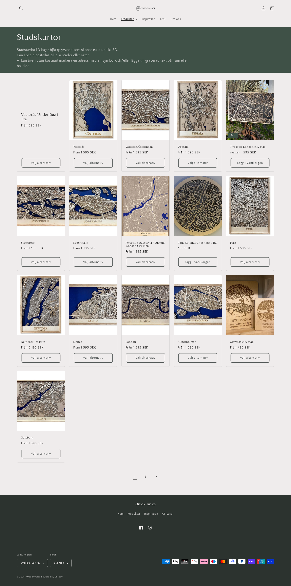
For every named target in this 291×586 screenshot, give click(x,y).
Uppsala (183, 147)
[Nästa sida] (156, 476)
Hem (121, 513)
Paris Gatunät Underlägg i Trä (197, 243)
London (131, 342)
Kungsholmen (187, 342)
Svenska (59, 562)
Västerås (78, 147)
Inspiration (151, 513)
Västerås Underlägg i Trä (39, 117)
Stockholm (28, 243)
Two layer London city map (248, 147)
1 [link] (134, 477)
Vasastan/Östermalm (139, 147)
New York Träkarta (33, 342)
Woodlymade (33, 577)
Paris (233, 243)
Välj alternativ (41, 163)
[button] (21, 8)
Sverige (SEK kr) (30, 562)
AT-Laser (167, 513)
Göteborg (27, 438)
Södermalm (80, 243)
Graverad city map (242, 342)
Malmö (77, 342)
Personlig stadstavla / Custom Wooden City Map (145, 244)
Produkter (133, 513)
